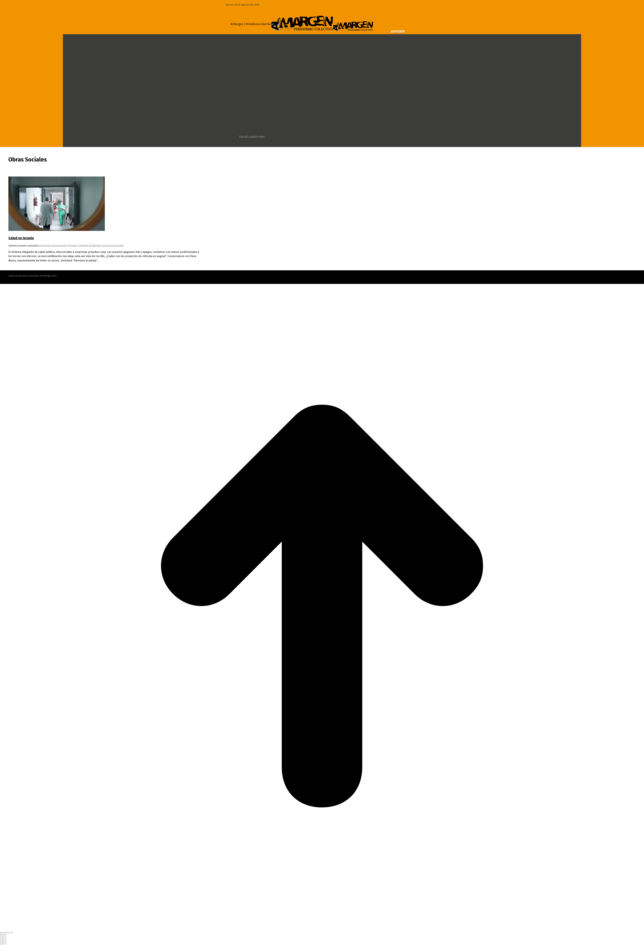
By (68, 245)
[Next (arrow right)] (4, 939)
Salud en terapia (21, 238)
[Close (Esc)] (1, 932)
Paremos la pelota (17, 245)
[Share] (4, 932)
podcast (31, 245)
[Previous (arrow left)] (1, 939)
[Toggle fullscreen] (8, 932)
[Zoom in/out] (11, 932)
